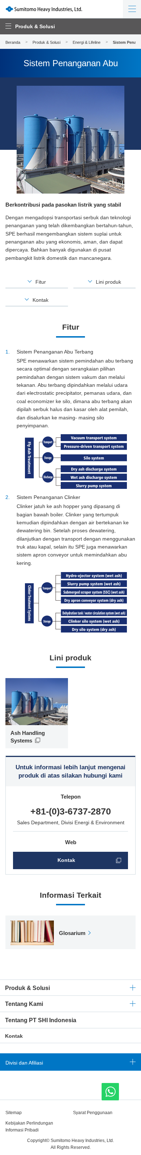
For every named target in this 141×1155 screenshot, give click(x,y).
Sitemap (13, 1112)
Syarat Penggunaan (92, 1112)
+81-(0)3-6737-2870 (70, 811)
